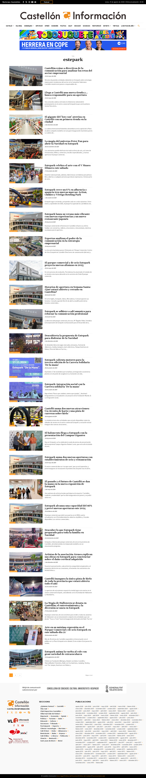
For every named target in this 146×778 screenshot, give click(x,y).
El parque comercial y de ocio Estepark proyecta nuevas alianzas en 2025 (67, 264)
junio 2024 (79, 715)
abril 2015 (113, 751)
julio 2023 (122, 717)
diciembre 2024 (80, 713)
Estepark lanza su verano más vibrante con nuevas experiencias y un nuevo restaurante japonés (67, 217)
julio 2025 (78, 711)
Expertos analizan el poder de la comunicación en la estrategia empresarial (63, 241)
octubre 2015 (121, 749)
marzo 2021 (133, 726)
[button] (138, 26)
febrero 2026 (131, 706)
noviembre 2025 (100, 708)
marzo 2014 (112, 756)
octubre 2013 (103, 758)
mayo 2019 (95, 735)
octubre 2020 (121, 729)
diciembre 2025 (89, 708)
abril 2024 (96, 715)
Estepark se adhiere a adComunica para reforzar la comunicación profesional (68, 312)
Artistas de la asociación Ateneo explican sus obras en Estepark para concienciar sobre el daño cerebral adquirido (68, 557)
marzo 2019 (111, 735)
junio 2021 (108, 726)
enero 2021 (88, 729)
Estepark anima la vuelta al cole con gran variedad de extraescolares (66, 653)
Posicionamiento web (98, 776)
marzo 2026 (121, 706)
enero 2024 (123, 715)
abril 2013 (96, 760)
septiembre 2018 (113, 738)
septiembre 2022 (91, 722)
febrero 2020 (132, 731)
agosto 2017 (113, 742)
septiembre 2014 (122, 753)
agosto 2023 (113, 717)
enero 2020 (79, 733)
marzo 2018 (103, 740)
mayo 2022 (126, 722)
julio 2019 (78, 735)
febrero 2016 (79, 749)
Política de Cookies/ (85, 776)
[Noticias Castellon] (73, 15)
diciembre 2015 (98, 749)
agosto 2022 (101, 722)
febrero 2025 (121, 711)
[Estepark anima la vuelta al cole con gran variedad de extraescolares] (26, 659)
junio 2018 (79, 740)
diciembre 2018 (80, 738)
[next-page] (20, 675)
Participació (13, 231)
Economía (12, 279)
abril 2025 (104, 711)
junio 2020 (96, 731)
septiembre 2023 (103, 717)
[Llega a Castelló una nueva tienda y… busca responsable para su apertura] (26, 100)
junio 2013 (79, 760)
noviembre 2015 (110, 749)
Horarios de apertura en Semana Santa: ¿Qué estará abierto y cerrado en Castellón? (68, 289)
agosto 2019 (133, 733)
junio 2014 (86, 756)
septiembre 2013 (114, 758)
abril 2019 (103, 735)
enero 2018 (122, 740)
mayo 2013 (87, 760)
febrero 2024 (114, 715)
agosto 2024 (125, 713)
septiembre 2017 (102, 742)
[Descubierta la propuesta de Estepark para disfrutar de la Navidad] (26, 343)
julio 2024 (134, 713)
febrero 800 (99, 762)
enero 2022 (97, 724)
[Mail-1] (35, 2)
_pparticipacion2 (15, 352)
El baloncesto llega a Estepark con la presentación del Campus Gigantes (66, 434)
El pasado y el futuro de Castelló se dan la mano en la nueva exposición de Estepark (67, 484)
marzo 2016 (133, 747)
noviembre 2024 (92, 713)
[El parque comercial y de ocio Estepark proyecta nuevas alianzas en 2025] (26, 270)
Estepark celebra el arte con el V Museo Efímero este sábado (68, 166)
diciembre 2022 (125, 720)
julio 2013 (133, 758)
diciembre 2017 (132, 740)
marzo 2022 (79, 724)
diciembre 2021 (108, 724)
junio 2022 (118, 722)
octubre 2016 (138, 744)
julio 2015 (88, 751)
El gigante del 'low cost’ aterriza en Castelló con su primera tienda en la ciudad (65, 119)
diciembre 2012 (133, 760)
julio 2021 (100, 726)
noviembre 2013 (92, 758)
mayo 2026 (104, 706)
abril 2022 (135, 722)
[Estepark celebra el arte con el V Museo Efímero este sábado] (26, 173)
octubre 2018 (102, 738)
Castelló (12, 85)
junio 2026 (96, 706)
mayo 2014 (95, 756)
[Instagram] (29, 2)
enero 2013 (123, 760)
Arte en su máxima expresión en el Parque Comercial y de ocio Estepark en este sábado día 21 (68, 630)
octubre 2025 (112, 708)
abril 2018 (95, 740)
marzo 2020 (122, 731)
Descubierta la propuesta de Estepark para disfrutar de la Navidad (67, 337)
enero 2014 (131, 756)
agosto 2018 (124, 738)
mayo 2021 (116, 726)
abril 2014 (104, 756)
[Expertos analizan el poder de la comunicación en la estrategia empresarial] (26, 246)
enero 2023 (115, 720)
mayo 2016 (116, 747)
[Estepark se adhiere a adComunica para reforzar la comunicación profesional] (26, 319)
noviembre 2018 (91, 738)
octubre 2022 (80, 722)
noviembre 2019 (100, 733)
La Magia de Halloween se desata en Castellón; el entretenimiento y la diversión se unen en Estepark (65, 605)
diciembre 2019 (89, 733)
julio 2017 (121, 742)
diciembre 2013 (80, 758)
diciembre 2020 (98, 729)
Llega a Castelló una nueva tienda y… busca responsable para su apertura (66, 94)
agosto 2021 (91, 726)
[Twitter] (26, 2)
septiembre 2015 (132, 749)
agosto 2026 (79, 706)
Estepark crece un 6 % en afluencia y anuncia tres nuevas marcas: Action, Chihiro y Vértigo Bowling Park (66, 192)
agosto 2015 (79, 751)
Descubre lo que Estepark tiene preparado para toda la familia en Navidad (64, 532)
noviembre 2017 (80, 742)
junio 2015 (96, 751)
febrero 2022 (88, 724)
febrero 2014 (121, 756)
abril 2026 (113, 706)
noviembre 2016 (127, 744)
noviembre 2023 (80, 717)
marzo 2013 (104, 760)
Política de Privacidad (71, 776)
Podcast (46, 2)
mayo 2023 (79, 720)
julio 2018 (133, 738)
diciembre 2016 (115, 744)
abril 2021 (125, 726)
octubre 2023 (91, 717)
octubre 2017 (91, 742)
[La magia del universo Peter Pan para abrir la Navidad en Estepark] (26, 149)
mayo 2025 (95, 711)
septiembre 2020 (132, 729)
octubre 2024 (103, 713)
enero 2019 (130, 735)
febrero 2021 (79, 729)
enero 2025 (131, 711)
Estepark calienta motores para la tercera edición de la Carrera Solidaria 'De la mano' (67, 362)
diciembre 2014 (89, 753)
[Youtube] (32, 2)
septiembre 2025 (123, 708)
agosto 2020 (79, 731)
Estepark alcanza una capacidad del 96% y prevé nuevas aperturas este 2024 (68, 507)
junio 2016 (108, 747)
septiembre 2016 (81, 747)
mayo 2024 (87, 715)
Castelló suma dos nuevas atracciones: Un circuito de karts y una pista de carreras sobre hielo (67, 411)
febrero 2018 (113, 740)
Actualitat (13, 644)
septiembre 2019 (122, 733)
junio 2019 (86, 735)
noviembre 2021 (119, 724)
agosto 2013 (124, 758)
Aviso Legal (60, 776)
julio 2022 (110, 722)
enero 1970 (90, 762)
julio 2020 (88, 731)
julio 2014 (78, 756)
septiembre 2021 (81, 726)
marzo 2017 (87, 744)
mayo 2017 (138, 742)
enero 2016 (88, 749)
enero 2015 (79, 753)
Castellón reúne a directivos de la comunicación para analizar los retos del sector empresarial (68, 71)
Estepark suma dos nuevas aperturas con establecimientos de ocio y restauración (68, 458)
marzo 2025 (112, 711)
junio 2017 (129, 742)
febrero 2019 (121, 735)
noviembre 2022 (137, 720)
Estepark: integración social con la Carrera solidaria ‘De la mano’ (65, 385)
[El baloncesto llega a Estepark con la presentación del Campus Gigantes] (26, 441)
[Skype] (29, 712)
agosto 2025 (133, 708)
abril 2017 (78, 744)
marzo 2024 (104, 715)
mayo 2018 (87, 740)
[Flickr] (24, 712)
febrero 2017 (96, 744)
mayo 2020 (105, 731)
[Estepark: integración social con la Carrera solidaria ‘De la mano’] (26, 392)
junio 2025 (86, 711)
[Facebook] (23, 2)
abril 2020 (114, 731)
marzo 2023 (96, 720)
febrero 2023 (106, 720)
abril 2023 (87, 720)
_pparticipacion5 (15, 595)
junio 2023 (130, 717)
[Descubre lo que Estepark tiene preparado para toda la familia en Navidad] (26, 538)
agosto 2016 (91, 747)
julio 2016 (100, 747)
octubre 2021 (130, 724)
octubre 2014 (111, 753)
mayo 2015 (104, 751)
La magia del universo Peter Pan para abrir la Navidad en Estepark (66, 142)
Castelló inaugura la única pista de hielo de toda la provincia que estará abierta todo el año (68, 581)
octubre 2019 (111, 733)
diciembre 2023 (134, 715)
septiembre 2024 (114, 713)
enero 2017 (105, 744)
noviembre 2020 (110, 729)
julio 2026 (88, 706)
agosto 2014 (133, 753)
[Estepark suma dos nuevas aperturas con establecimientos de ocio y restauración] (26, 465)
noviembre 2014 (100, 753)
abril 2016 (125, 747)
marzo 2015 (121, 751)
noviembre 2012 (80, 762)
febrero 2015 (130, 751)
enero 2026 (79, 708)
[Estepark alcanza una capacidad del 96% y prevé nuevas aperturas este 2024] (26, 513)
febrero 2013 (114, 760)
